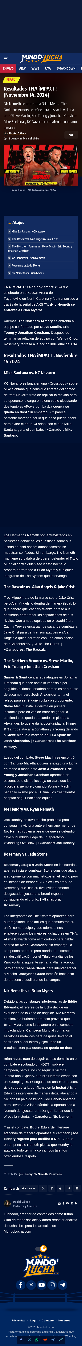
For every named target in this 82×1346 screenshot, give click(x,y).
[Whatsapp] (37, 1340)
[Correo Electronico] (77, 1188)
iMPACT (11, 80)
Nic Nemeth (41, 1174)
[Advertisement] (41, 25)
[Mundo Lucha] (41, 58)
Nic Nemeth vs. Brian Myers (27, 273)
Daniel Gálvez (17, 133)
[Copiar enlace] (61, 1340)
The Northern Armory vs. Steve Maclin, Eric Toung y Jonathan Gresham (40, 248)
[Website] (59, 1203)
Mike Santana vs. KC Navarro (28, 231)
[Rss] (76, 1203)
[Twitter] (29, 1340)
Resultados (55, 1174)
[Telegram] (53, 1340)
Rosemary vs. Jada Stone (26, 265)
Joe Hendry (25, 1174)
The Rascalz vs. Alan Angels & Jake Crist (35, 239)
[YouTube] (67, 1203)
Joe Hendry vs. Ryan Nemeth (28, 257)
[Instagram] (72, 1203)
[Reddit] (45, 1340)
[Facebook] (21, 1340)
